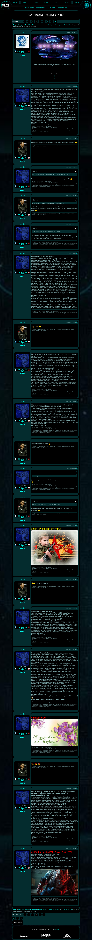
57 (76, 714)
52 (76, 497)
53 (76, 525)
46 (76, 253)
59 (76, 788)
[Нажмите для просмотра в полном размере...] (54, 565)
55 (76, 608)
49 (76, 401)
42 (76, 138)
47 (76, 322)
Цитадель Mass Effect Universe (27, 25)
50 (76, 440)
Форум (15, 25)
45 (76, 224)
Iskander (57, 929)
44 (76, 195)
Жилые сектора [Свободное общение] (49, 25)
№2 (54, 76)
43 (76, 167)
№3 (54, 78)
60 (76, 848)
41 (76, 86)
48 (76, 351)
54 (76, 579)
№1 (54, 75)
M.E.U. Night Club (66, 25)
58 (76, 760)
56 (76, 649)
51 (76, 468)
